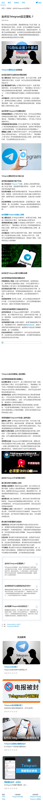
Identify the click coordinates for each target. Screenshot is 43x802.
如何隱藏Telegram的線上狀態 (13, 215)
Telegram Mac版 (35, 796)
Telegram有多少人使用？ (14, 624)
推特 (39, 3)
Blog (3, 799)
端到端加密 (30, 325)
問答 (23, 2)
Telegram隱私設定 (9, 70)
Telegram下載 (16, 184)
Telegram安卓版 (17, 796)
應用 (9, 2)
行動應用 (17, 794)
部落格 (16, 2)
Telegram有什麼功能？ (13, 626)
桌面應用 (35, 794)
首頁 (3, 2)
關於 (3, 794)
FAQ (3, 796)
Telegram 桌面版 (35, 799)
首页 (3, 8)
